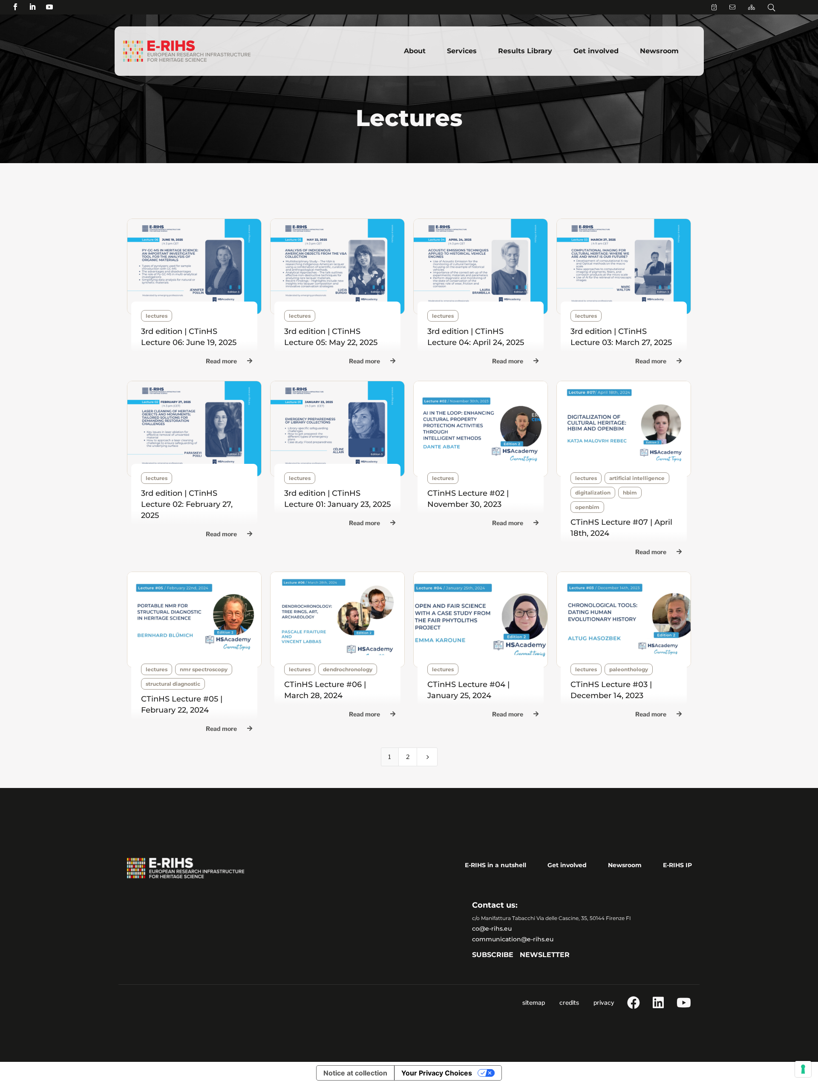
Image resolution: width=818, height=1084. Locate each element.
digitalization (593, 492)
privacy (603, 1002)
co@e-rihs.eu (492, 928)
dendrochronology (347, 669)
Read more (221, 361)
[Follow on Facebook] (15, 7)
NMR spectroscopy (204, 669)
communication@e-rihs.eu (512, 939)
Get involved (596, 51)
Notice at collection (355, 1073)
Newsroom (659, 51)
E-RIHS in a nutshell (495, 865)
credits (569, 1002)
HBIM (630, 492)
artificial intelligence (637, 478)
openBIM (587, 507)
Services (462, 51)
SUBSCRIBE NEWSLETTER (521, 955)
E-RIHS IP (677, 865)
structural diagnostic (173, 684)
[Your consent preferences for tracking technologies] (803, 1069)
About (415, 51)
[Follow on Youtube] (49, 7)
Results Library (525, 51)
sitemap (533, 1002)
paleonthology (628, 669)
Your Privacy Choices (436, 1073)
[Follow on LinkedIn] (32, 7)
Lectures (156, 316)
